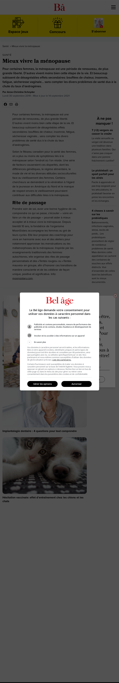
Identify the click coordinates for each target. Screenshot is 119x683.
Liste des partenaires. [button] (61, 360)
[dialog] (59, 341)
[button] (59, 342)
